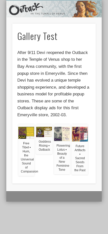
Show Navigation (83, 45)
